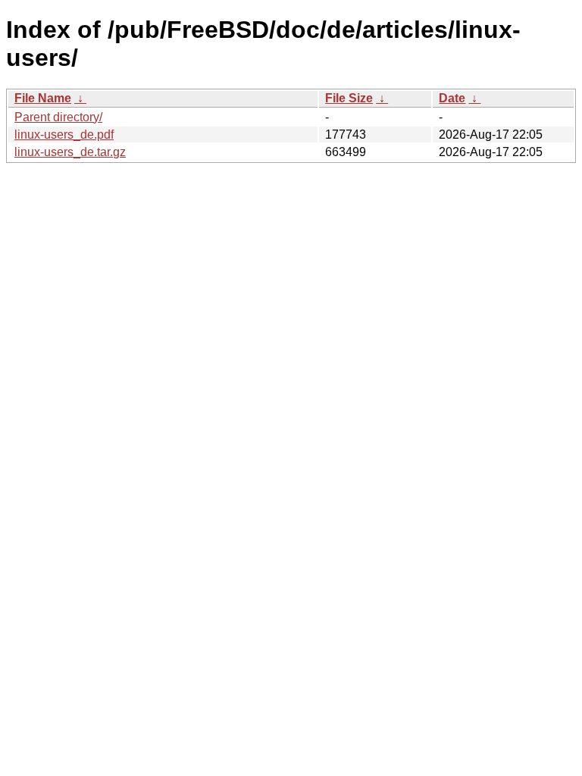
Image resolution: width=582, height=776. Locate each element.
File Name (42, 98)
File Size (349, 98)
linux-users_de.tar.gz (70, 152)
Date (452, 98)
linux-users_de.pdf (64, 134)
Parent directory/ (58, 117)
